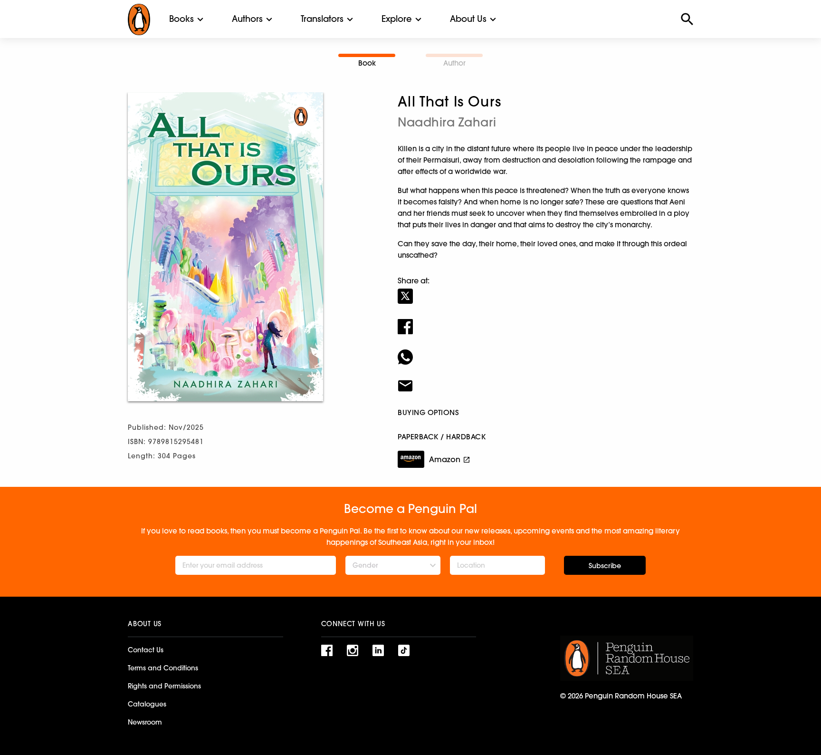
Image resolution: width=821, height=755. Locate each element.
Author (454, 63)
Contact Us (145, 650)
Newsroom (145, 722)
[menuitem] (181, 19)
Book (367, 63)
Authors (247, 18)
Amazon (444, 459)
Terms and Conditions (163, 668)
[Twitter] (545, 290)
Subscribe (605, 565)
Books (181, 18)
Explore (397, 18)
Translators (322, 18)
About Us (468, 18)
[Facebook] (545, 320)
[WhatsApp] (545, 351)
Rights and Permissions (164, 686)
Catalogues (147, 704)
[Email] (545, 380)
